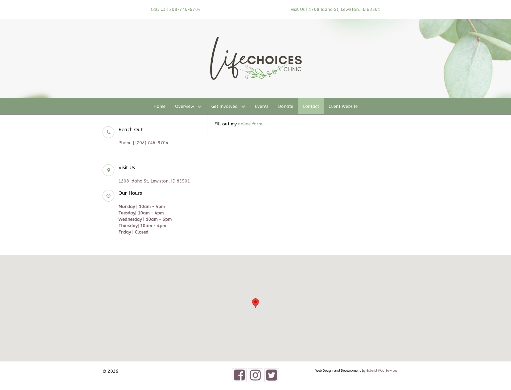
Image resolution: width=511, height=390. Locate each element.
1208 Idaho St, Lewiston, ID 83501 (154, 181)
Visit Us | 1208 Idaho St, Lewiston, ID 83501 (335, 9)
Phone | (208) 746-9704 (143, 142)
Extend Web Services (381, 370)
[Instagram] (255, 375)
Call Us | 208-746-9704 (176, 9)
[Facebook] (239, 375)
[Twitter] (271, 375)
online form (250, 123)
